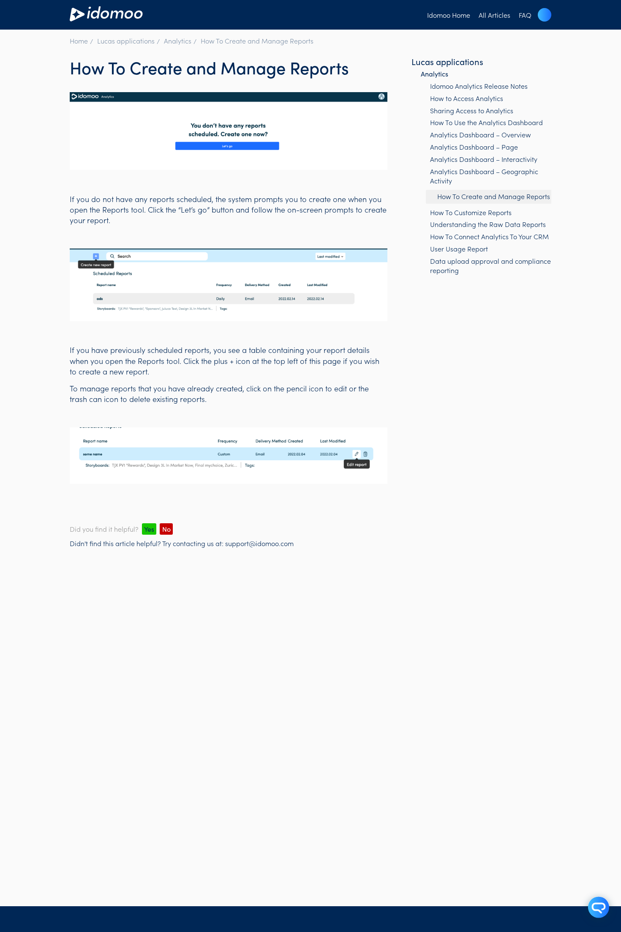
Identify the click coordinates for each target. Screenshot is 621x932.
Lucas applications (126, 40)
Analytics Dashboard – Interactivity (483, 159)
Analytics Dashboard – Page (474, 146)
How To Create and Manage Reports (257, 40)
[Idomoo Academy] (106, 18)
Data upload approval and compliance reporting (490, 265)
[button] (544, 15)
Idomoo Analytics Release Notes (479, 85)
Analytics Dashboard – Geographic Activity (484, 176)
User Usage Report (459, 248)
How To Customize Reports (471, 212)
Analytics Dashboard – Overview (480, 134)
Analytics (177, 40)
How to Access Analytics (466, 98)
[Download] (295, 363)
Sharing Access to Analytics (471, 110)
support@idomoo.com (259, 543)
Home (79, 40)
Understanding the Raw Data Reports (488, 224)
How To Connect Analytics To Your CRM (489, 236)
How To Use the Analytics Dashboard (486, 122)
